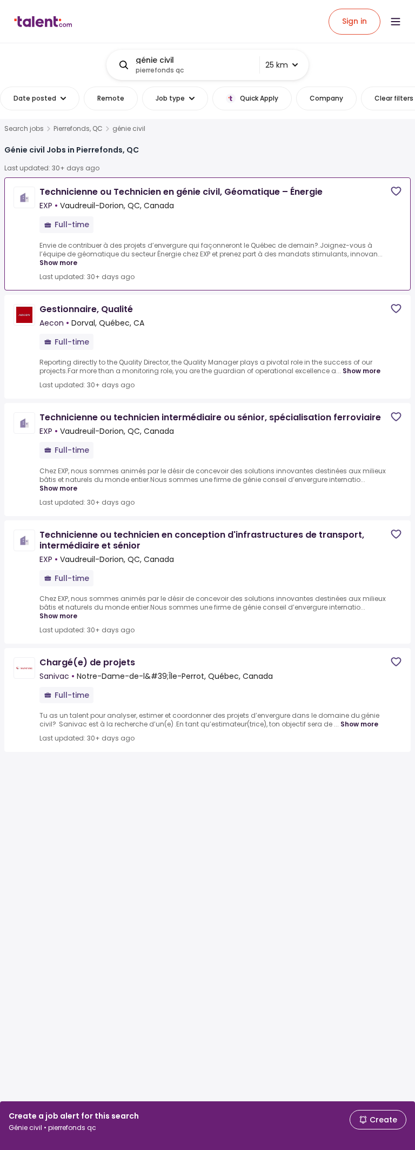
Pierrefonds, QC (78, 128)
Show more (58, 262)
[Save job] (396, 191)
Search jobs (24, 128)
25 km (276, 65)
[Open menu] (395, 21)
